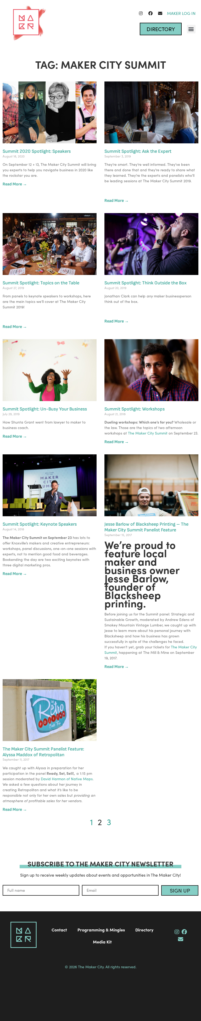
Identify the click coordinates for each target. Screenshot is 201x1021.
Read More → (15, 184)
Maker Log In (181, 13)
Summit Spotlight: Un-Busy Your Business (45, 409)
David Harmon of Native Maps (67, 778)
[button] (191, 29)
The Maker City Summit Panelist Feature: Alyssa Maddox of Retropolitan (43, 752)
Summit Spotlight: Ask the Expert (137, 151)
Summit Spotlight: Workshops (134, 409)
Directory (144, 929)
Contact (59, 929)
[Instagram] (141, 13)
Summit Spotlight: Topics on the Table (41, 283)
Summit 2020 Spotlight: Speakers (37, 151)
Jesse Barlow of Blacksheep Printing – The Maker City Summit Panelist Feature (146, 527)
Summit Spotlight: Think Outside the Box (145, 283)
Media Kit (102, 941)
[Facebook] (150, 13)
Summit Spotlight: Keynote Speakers (40, 524)
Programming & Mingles (101, 929)
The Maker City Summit (148, 433)
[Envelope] (160, 13)
